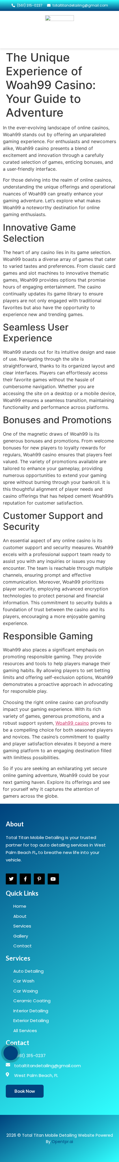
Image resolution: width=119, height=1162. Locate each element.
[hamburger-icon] (11, 30)
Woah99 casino (72, 723)
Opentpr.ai (62, 1141)
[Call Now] (10, 1053)
